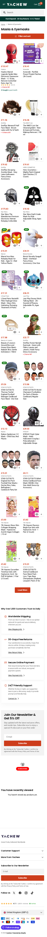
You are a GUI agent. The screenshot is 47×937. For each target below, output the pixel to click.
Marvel (3, 254)
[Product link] (11, 67)
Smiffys (3, 123)
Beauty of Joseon (6, 340)
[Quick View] (15, 61)
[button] (4, 4)
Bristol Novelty (27, 254)
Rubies (3, 432)
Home (3, 24)
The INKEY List (27, 123)
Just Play (26, 296)
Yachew (9, 933)
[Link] (22, 623)
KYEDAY (25, 432)
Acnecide (26, 69)
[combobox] (25, 12)
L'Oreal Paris (5, 296)
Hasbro (3, 69)
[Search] (3, 12)
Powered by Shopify (19, 933)
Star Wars (4, 212)
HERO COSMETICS (29, 167)
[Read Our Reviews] (23, 18)
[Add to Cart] (19, 61)
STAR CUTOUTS (6, 387)
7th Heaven (4, 523)
